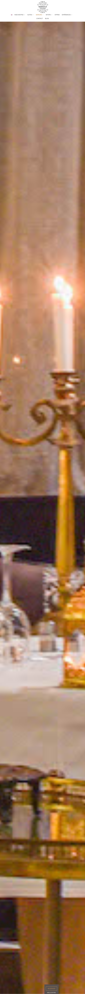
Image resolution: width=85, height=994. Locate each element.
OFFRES (57, 15)
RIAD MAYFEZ (19, 15)
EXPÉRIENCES (66, 15)
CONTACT (39, 18)
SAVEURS (39, 15)
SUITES (29, 15)
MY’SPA (48, 15)
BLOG (47, 18)
